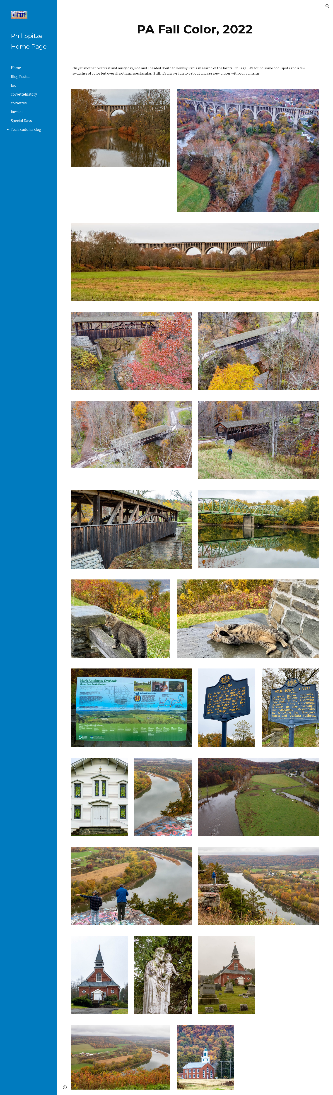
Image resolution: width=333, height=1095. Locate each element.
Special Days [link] (21, 121)
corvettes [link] (19, 103)
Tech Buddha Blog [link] (26, 129)
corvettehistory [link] (24, 94)
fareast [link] (17, 112)
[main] (194, 29)
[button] (327, 6)
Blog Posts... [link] (20, 77)
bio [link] (13, 85)
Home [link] (16, 68)
